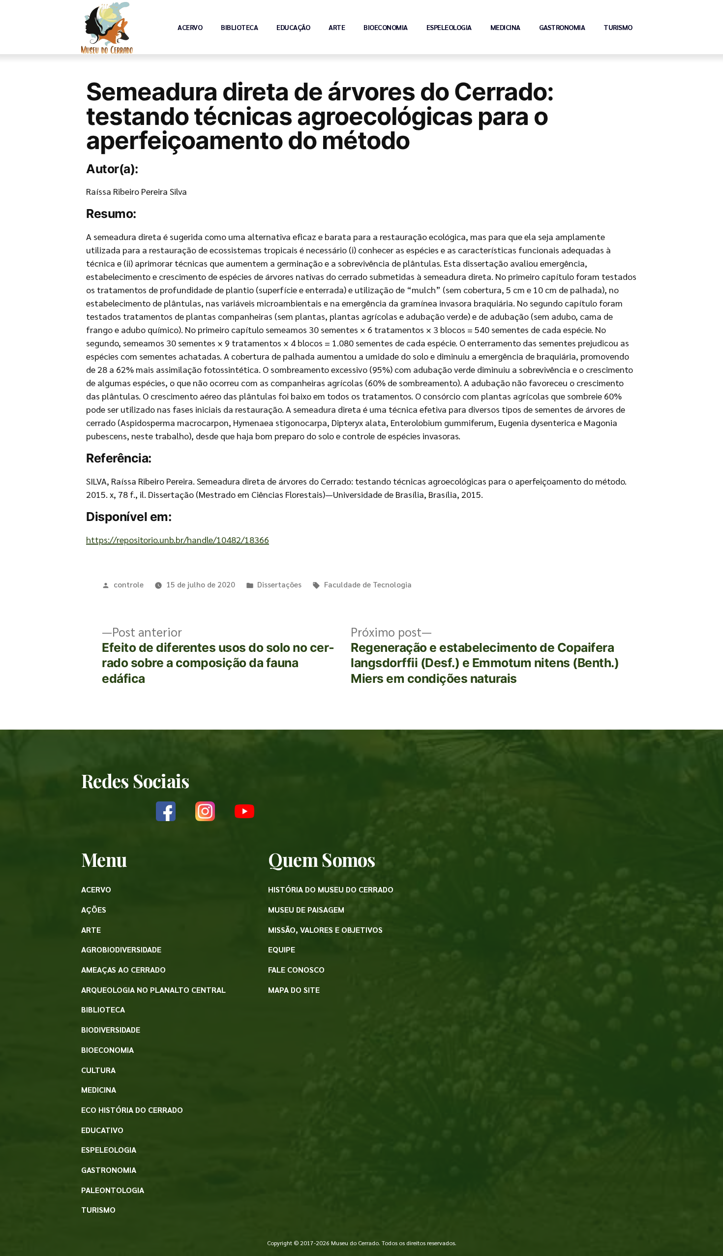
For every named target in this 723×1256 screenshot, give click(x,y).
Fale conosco (296, 969)
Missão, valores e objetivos (325, 929)
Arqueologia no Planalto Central (153, 989)
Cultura (98, 1070)
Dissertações (279, 584)
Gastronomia (562, 27)
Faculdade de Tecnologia (368, 584)
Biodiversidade (110, 1029)
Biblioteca (239, 27)
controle (129, 584)
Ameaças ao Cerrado (123, 969)
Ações (93, 909)
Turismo (618, 27)
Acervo (190, 27)
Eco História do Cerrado (132, 1109)
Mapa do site (294, 989)
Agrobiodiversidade (121, 949)
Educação (293, 27)
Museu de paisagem (306, 909)
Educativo (102, 1130)
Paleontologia (112, 1190)
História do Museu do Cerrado (330, 889)
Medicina (505, 27)
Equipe (281, 949)
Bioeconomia (385, 27)
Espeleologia (449, 27)
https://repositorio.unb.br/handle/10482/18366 (177, 539)
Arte (337, 27)
